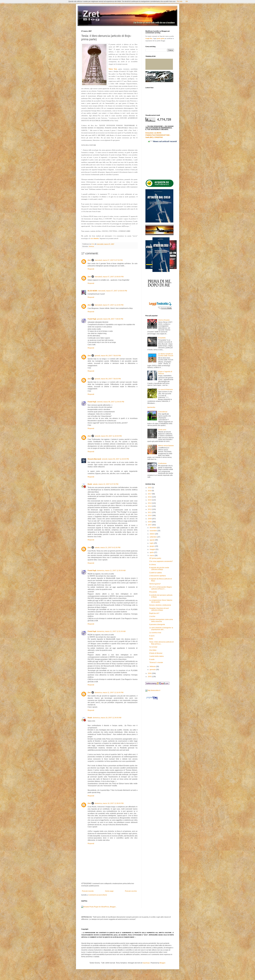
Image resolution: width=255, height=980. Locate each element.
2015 (150, 500)
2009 (150, 519)
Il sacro (151, 636)
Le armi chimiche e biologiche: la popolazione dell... (161, 628)
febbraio (153, 666)
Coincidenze (162, 412)
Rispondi (91, 269)
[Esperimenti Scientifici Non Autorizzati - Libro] (159, 186)
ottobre (152, 534)
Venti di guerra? (155, 584)
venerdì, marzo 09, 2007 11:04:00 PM (110, 402)
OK (187, 1)
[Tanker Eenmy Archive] (159, 234)
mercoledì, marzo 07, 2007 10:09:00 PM (109, 277)
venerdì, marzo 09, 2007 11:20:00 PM (108, 436)
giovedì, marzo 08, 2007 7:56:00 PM (108, 356)
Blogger (162, 963)
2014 (150, 503)
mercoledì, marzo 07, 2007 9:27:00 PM (109, 260)
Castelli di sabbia (155, 573)
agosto (152, 540)
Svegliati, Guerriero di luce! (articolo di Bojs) (159, 609)
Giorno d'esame (164, 320)
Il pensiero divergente (157, 624)
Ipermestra (151, 407)
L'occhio (152, 616)
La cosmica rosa (155, 633)
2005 (150, 677)
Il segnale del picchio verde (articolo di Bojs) (159, 568)
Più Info (179, 1)
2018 (150, 491)
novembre (153, 531)
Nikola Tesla (113, 69)
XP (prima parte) (155, 558)
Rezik (90, 484)
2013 (150, 506)
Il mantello (162, 338)
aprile (152, 552)
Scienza (91, 246)
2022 (150, 488)
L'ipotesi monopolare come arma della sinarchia (161, 620)
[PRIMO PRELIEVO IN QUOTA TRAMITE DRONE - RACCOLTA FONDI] (159, 82)
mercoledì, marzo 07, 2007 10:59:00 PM (112, 291)
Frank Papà (92, 319)
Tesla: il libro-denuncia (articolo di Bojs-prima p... (161, 643)
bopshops (146, 963)
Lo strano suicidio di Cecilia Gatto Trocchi (165, 355)
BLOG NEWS (92, 291)
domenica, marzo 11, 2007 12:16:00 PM (109, 692)
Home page (109, 891)
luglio (152, 543)
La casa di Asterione (165, 389)
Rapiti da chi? (154, 613)
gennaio (153, 669)
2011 (150, 512)
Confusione (162, 463)
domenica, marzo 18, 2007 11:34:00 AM (107, 718)
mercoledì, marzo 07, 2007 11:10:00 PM (109, 305)
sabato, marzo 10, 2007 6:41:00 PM (107, 547)
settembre (153, 537)
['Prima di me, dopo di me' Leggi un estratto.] (159, 310)
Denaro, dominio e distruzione (160, 605)
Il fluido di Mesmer (155, 653)
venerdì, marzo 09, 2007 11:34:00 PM (115, 459)
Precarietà (153, 592)
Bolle (151, 639)
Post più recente (88, 891)
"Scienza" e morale (156, 662)
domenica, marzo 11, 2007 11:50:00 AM (111, 570)
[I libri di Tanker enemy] (161, 271)
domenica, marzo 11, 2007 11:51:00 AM (111, 631)
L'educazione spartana (157, 576)
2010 (150, 515)
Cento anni (162, 430)
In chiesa (152, 564)
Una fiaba (152, 650)
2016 (150, 497)
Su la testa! (153, 647)
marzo (152, 555)
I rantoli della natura (156, 656)
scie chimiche (95, 238)
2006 (150, 673)
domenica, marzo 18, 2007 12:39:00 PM (109, 803)
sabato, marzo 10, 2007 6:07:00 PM (105, 484)
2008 (150, 522)
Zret (89, 260)
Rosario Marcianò (94, 459)
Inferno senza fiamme (166, 446)
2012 (150, 509)
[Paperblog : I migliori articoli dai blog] (152, 699)
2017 (150, 494)
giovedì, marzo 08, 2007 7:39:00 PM (110, 319)
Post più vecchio (131, 891)
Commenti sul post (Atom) (97, 895)
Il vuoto (151, 659)
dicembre (153, 528)
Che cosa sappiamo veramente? (161, 561)
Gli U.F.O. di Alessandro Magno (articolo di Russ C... (160, 588)
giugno (152, 546)
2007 (150, 525)
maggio (153, 549)
